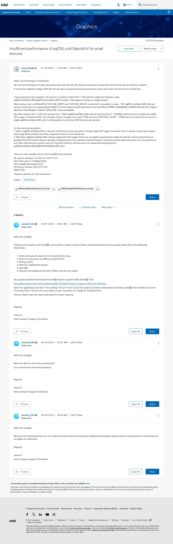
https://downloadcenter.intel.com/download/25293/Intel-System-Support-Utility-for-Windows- (60, 283)
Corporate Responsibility (106, 508)
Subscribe (129, 48)
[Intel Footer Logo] (12, 520)
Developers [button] (65, 4)
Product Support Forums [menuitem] (76, 12)
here (88, 483)
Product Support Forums (36, 40)
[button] (158, 68)
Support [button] (34, 4)
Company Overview (35, 508)
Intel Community (16, 40)
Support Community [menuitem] (11, 12)
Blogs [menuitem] (115, 12)
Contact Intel (53, 508)
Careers (88, 508)
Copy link (135, 331)
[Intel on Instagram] (54, 514)
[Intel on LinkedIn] (40, 514)
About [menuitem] (28, 12)
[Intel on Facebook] (27, 514)
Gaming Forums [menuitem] (100, 12)
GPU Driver (29, 179)
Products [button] (19, 4)
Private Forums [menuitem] (131, 12)
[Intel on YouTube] (47, 514)
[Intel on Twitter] (34, 514)
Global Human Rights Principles (103, 530)
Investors (78, 508)
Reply (152, 197)
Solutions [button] (49, 4)
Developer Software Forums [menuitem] (47, 12)
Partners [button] (81, 4)
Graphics (54, 40)
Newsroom (66, 508)
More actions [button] (150, 48)
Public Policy (136, 508)
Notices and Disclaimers (118, 528)
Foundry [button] (96, 4)
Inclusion (123, 508)
